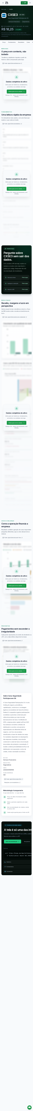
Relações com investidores (11, 782)
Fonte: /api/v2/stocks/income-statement (14, 317)
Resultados (21, 42)
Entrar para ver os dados (15, 91)
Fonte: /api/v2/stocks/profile (13, 779)
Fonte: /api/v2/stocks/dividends (12, 640)
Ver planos (27, 841)
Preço (4, 42)
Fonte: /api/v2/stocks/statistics (12, 123)
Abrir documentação (11, 841)
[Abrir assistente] (29, 1107)
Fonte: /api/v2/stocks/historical (12, 63)
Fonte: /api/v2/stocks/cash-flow (12, 537)
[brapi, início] (6, 3)
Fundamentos (12, 42)
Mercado (3, 9)
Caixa (28, 42)
